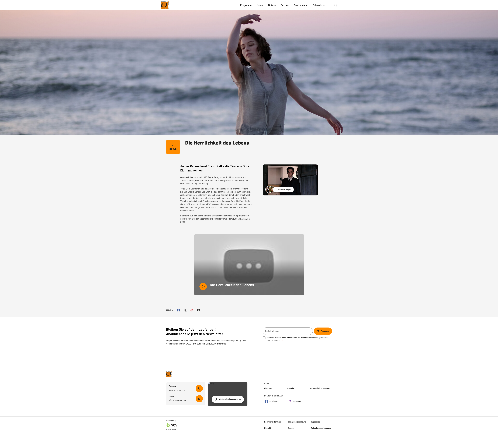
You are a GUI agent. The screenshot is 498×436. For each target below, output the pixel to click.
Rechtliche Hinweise (272, 422)
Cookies (291, 428)
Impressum (315, 422)
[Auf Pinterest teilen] (192, 310)
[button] (279, 189)
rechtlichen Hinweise (285, 338)
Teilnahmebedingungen (321, 428)
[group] (290, 179)
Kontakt (267, 428)
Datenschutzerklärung (297, 422)
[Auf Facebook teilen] (178, 310)
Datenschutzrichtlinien (309, 338)
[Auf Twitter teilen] (185, 310)
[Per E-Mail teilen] (198, 310)
